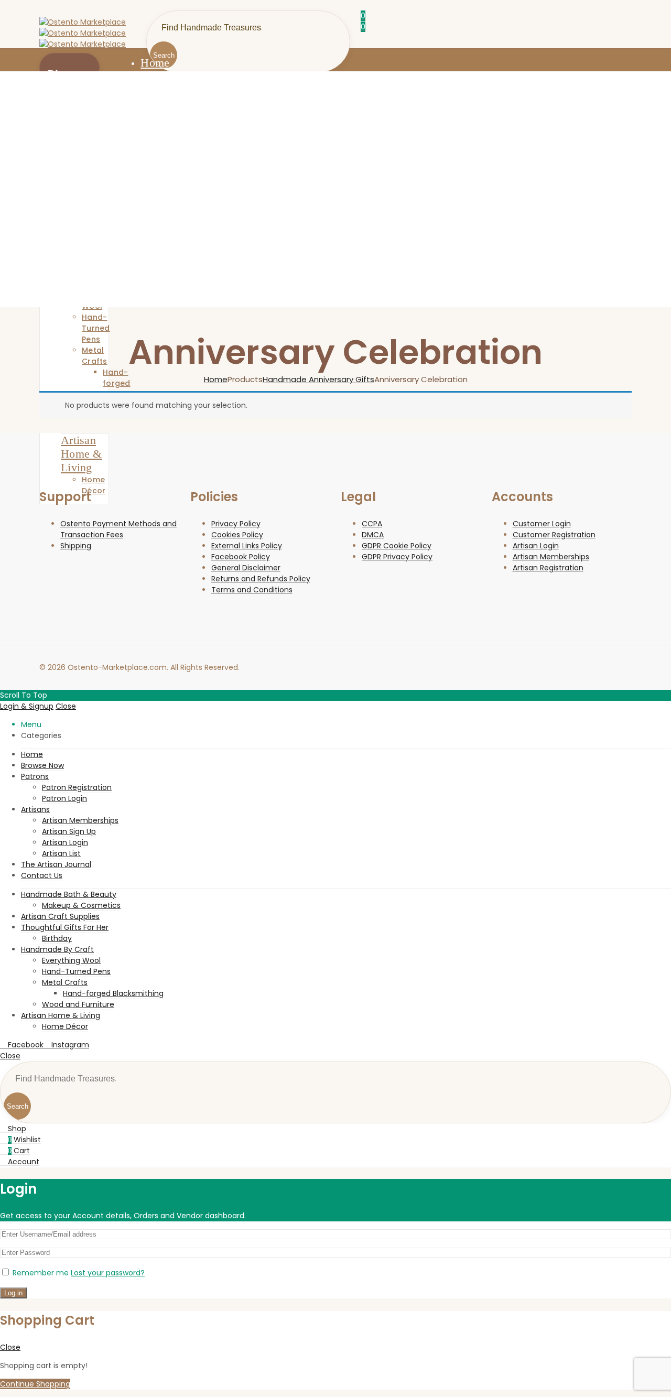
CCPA (372, 523)
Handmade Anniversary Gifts (318, 379)
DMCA (373, 534)
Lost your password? (108, 1273)
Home (216, 379)
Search (17, 1106)
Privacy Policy (236, 523)
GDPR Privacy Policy (397, 556)
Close (66, 706)
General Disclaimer (245, 567)
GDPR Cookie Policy (396, 545)
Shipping (75, 545)
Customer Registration (554, 534)
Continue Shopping (35, 1384)
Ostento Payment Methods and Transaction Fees (118, 529)
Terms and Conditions (252, 589)
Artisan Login (536, 545)
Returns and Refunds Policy (260, 578)
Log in (13, 1293)
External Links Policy (246, 545)
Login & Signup (26, 706)
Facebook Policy (240, 556)
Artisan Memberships (551, 556)
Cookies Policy (237, 534)
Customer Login (542, 523)
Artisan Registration (548, 567)
